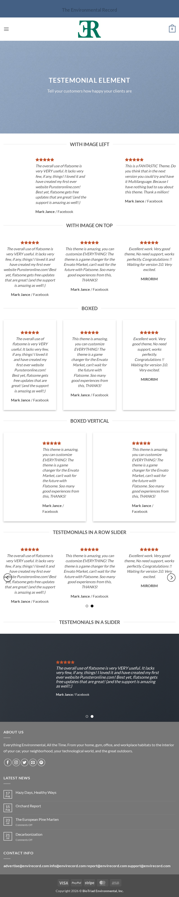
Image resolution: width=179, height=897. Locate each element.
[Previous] (7, 577)
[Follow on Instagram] (16, 762)
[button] (6, 29)
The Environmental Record (89, 10)
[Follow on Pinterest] (41, 762)
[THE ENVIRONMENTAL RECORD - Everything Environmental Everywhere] (89, 29)
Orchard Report (28, 806)
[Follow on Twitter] (24, 762)
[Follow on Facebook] (8, 762)
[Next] (171, 577)
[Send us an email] (33, 762)
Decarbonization (29, 834)
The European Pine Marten (37, 819)
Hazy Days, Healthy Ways (36, 792)
